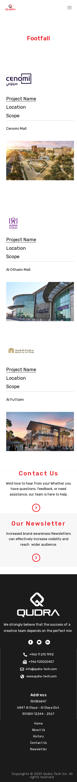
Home (38, 723)
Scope (12, 116)
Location (16, 107)
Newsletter (38, 749)
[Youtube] (39, 642)
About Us (38, 730)
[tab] (21, 99)
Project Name (21, 99)
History (38, 736)
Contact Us (38, 743)
